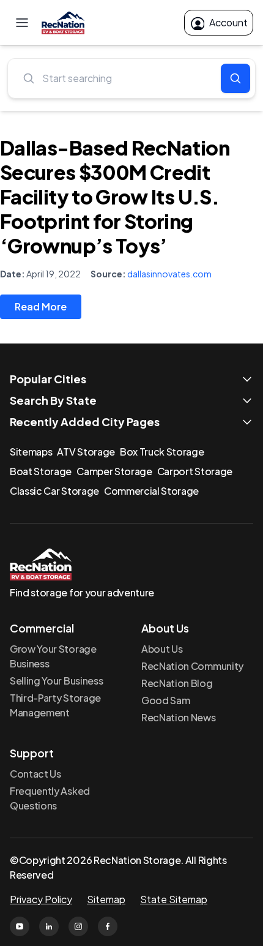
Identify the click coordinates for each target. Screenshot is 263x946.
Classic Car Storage (54, 490)
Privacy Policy (41, 899)
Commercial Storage (151, 490)
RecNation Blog (177, 683)
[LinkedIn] (49, 926)
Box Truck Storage (162, 451)
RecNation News (178, 717)
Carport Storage (194, 471)
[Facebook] (107, 926)
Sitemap (106, 899)
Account (228, 22)
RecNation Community (192, 665)
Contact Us (35, 773)
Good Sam (165, 700)
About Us (161, 648)
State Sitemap (173, 899)
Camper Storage (114, 471)
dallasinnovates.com (169, 273)
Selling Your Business (56, 680)
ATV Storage (85, 451)
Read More (41, 306)
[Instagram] (78, 926)
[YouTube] (19, 926)
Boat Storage (41, 471)
